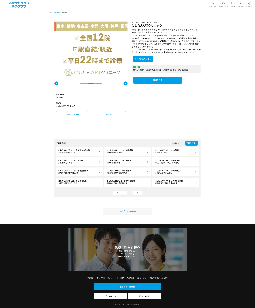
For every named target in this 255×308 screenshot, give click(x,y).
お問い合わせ (129, 286)
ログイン (249, 6)
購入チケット (223, 6)
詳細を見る (157, 80)
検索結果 (57, 12)
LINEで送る (110, 115)
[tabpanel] (91, 49)
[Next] (138, 193)
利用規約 (120, 278)
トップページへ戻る (127, 211)
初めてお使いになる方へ (158, 278)
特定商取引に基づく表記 (136, 278)
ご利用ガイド (112, 296)
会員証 (233, 6)
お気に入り (212, 6)
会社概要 (90, 278)
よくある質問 (146, 296)
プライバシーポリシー (105, 278)
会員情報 (240, 6)
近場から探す (191, 143)
